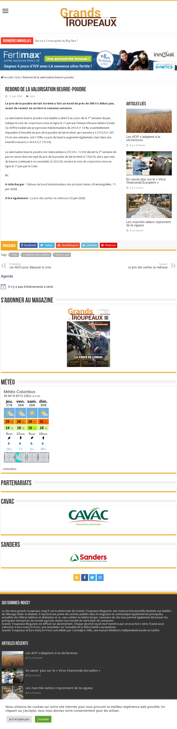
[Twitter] (92, 577)
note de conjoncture (30, 123)
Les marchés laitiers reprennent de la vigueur (148, 223)
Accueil (8, 77)
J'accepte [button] (43, 719)
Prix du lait (62, 254)
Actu (18, 77)
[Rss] (76, 577)
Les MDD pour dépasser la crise (30, 266)
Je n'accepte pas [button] (19, 719)
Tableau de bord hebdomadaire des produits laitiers (59, 184)
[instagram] (100, 577)
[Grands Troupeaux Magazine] (88, 16)
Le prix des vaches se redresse (49, 198)
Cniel (14, 254)
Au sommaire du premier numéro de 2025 (59, 40)
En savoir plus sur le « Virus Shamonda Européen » (146, 180)
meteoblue (9, 469)
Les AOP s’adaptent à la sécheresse (143, 138)
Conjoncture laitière (36, 254)
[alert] (88, 286)
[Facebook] (84, 577)
